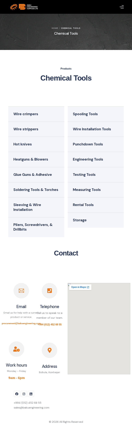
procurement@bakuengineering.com (21, 323)
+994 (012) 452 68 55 (50, 324)
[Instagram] (24, 394)
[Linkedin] (31, 394)
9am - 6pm (16, 378)
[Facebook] (17, 394)
